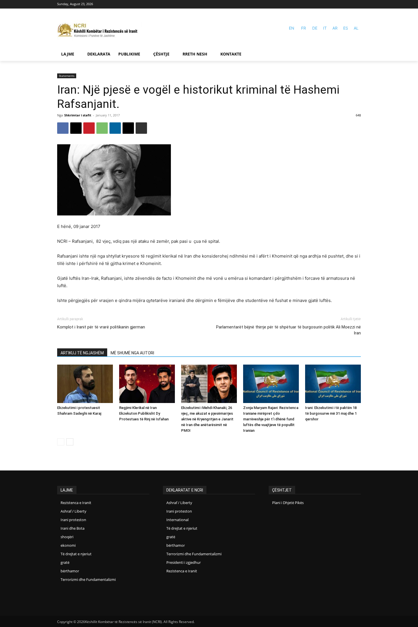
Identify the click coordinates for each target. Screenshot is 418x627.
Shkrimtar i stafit (77, 115)
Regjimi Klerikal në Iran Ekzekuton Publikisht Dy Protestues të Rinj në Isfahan (144, 413)
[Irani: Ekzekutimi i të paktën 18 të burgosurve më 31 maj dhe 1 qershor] (333, 384)
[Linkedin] (115, 128)
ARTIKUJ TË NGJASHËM (82, 353)
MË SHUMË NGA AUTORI (132, 353)
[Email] (128, 128)
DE (314, 28)
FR (303, 28)
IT (325, 28)
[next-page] (69, 441)
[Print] (141, 128)
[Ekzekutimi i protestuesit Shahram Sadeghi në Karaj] (85, 384)
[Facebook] (349, 4)
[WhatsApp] (102, 128)
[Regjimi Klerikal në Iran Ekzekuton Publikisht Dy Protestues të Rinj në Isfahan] (147, 384)
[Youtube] (357, 4)
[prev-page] (60, 441)
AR (335, 28)
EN (291, 28)
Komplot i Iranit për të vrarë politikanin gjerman (101, 327)
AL (356, 28)
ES (345, 28)
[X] (76, 128)
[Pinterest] (89, 128)
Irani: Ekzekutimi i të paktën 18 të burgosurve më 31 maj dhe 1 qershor (331, 413)
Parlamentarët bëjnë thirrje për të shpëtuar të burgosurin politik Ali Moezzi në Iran (288, 330)
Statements (67, 76)
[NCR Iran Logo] (99, 30)
